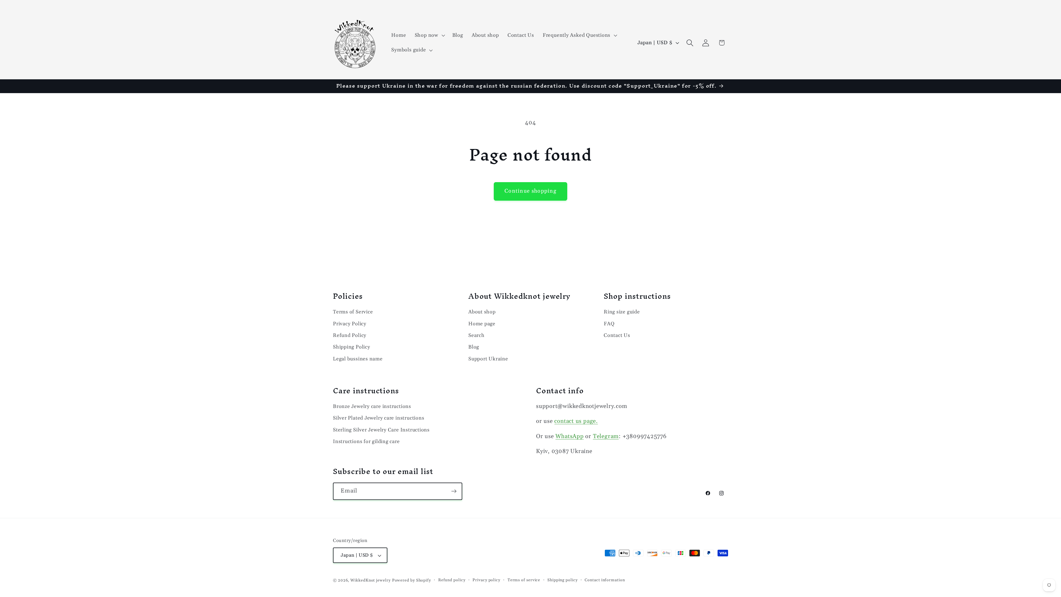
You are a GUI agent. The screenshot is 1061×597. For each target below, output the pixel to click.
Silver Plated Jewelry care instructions (378, 418)
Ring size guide (622, 312)
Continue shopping (530, 191)
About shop (482, 312)
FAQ (609, 324)
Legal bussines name (358, 359)
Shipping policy (562, 580)
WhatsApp (569, 436)
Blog (473, 347)
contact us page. (576, 421)
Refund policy (452, 580)
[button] (429, 35)
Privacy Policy (349, 324)
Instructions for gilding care (366, 441)
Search (476, 335)
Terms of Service (353, 312)
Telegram (606, 436)
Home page (481, 324)
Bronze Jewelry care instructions (372, 406)
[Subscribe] (454, 491)
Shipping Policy (351, 347)
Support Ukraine (488, 359)
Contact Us (617, 335)
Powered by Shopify (411, 580)
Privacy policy (486, 580)
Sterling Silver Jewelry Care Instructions (381, 430)
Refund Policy (349, 335)
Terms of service (524, 580)
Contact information (605, 580)
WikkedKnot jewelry (370, 580)
